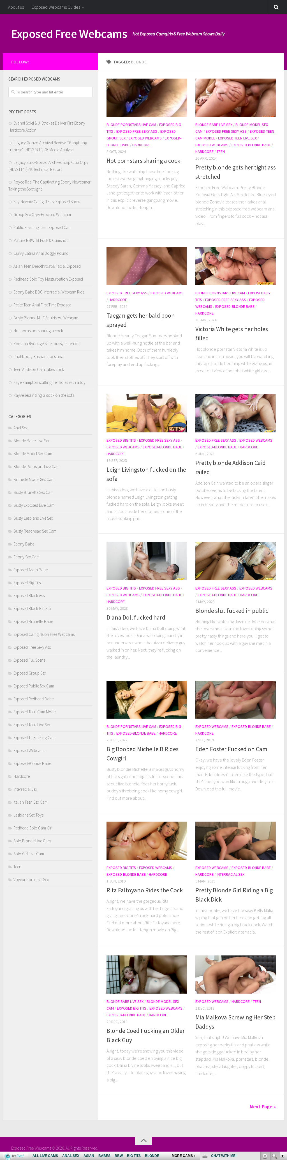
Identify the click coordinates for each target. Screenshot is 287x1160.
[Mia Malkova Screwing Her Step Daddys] (235, 974)
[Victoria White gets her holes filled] (235, 266)
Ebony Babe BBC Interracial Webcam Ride (48, 292)
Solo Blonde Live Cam (32, 840)
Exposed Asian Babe (30, 569)
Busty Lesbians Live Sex (33, 518)
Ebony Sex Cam (26, 557)
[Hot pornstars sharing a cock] (147, 98)
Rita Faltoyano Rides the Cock (145, 890)
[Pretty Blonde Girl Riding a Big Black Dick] (235, 841)
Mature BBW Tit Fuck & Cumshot (40, 240)
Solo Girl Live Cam (28, 853)
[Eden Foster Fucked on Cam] (235, 700)
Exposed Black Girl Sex (32, 608)
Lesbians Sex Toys (28, 815)
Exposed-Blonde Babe (251, 144)
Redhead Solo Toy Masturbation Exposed (48, 279)
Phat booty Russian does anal (38, 356)
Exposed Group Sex (29, 673)
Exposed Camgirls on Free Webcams (44, 634)
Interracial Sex (230, 874)
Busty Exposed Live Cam (33, 505)
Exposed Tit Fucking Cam (34, 737)
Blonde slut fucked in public (231, 611)
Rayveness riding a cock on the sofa (44, 395)
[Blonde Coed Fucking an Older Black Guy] (147, 974)
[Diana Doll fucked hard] (147, 561)
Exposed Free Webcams (69, 33)
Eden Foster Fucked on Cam (231, 749)
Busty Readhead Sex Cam (34, 531)
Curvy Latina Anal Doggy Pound (40, 253)
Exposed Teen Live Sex (237, 138)
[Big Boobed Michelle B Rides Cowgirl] (147, 700)
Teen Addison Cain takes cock (38, 369)
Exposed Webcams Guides (56, 7)
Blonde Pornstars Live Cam (131, 124)
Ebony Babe (23, 544)
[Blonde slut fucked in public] (235, 561)
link (282, 1072)
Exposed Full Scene (29, 660)
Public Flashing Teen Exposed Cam (42, 227)
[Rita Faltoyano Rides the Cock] (147, 841)
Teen (221, 151)
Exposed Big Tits (121, 440)
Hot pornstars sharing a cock (143, 160)
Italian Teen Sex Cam (30, 802)
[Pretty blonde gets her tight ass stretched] (235, 98)
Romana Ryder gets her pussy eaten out (47, 343)
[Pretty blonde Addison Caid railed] (235, 413)
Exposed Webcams (145, 138)
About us (16, 7)
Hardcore (141, 144)
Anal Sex (20, 427)
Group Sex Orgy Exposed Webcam (42, 214)
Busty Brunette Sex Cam (33, 492)
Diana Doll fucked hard (136, 617)
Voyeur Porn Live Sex (31, 879)
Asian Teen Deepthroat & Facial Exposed (47, 266)
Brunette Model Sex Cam (33, 479)
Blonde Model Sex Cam (32, 453)
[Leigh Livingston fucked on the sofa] (147, 413)
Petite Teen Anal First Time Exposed (42, 305)
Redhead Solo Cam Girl (32, 828)
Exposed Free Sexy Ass (136, 131)
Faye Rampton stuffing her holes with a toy (49, 382)
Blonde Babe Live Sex (213, 124)
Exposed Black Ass (29, 595)
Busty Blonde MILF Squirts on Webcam (45, 317)
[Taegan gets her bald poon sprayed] (147, 266)
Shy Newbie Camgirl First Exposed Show (46, 201)
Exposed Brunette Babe (33, 621)
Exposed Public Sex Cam (33, 686)
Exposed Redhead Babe (33, 698)
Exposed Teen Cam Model (34, 711)
